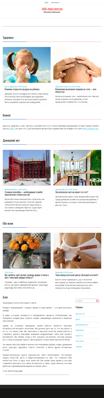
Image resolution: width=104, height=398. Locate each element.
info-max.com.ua (52, 8)
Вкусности (80, 314)
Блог (46, 2)
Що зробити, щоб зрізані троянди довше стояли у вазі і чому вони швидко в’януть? (27, 276)
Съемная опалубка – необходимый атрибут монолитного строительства (24, 193)
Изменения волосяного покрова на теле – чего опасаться (75, 90)
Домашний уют (11, 189)
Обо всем (22, 86)
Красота (67, 86)
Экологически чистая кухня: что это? (71, 192)
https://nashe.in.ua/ (90, 128)
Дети (7, 86)
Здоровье (14, 86)
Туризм (79, 346)
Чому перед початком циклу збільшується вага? (76, 275)
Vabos (11, 128)
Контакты (55, 2)
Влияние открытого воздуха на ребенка (22, 89)
